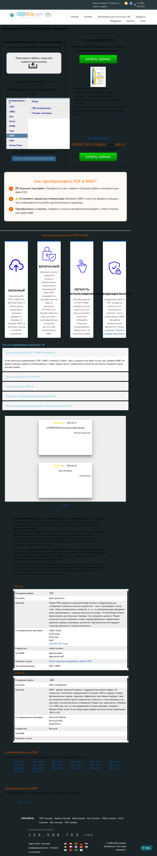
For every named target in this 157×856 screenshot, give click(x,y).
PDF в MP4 (57, 765)
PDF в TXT (19, 765)
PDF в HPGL (76, 765)
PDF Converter (46, 818)
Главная (75, 17)
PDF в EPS (95, 768)
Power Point (16, 145)
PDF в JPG (19, 762)
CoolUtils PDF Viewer (58, 644)
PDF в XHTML (39, 765)
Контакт (130, 21)
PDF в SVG (76, 768)
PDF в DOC (76, 762)
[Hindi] (87, 847)
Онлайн (88, 17)
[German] (82, 844)
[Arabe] (76, 850)
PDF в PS (113, 768)
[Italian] (66, 847)
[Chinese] (71, 850)
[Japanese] (82, 850)
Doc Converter (93, 818)
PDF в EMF (38, 768)
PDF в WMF (23, 802)
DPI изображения (42, 108)
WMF (12, 135)
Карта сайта (34, 844)
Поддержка (115, 21)
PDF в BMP (114, 765)
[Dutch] (87, 844)
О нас (143, 21)
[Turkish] (82, 847)
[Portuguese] (76, 844)
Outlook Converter (62, 818)
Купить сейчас (98, 59)
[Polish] (71, 847)
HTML (13, 126)
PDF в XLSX (95, 762)
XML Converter (56, 822)
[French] (76, 847)
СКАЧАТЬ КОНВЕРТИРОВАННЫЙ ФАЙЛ (34, 158)
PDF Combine (71, 822)
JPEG (12, 111)
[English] (66, 844)
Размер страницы (42, 113)
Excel (12, 121)
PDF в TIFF (57, 762)
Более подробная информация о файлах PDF (70, 661)
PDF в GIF (18, 768)
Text (12, 131)
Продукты (141, 17)
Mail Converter (78, 818)
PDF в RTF (19, 772)
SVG (12, 140)
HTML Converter (109, 818)
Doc (12, 116)
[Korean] (66, 850)
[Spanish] (71, 844)
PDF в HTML (115, 762)
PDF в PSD (38, 772)
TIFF (12, 107)
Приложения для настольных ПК (114, 17)
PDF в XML (95, 765)
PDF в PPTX (57, 768)
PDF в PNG (38, 762)
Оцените (65, 505)
